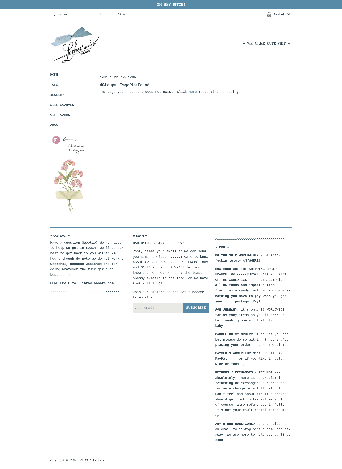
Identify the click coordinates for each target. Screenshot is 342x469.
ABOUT (55, 125)
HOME (54, 75)
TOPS (54, 85)
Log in (105, 14)
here (193, 92)
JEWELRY (57, 95)
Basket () (282, 14)
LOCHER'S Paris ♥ (91, 460)
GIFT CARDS (60, 115)
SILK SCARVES (62, 105)
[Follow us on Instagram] (70, 145)
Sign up (124, 14)
